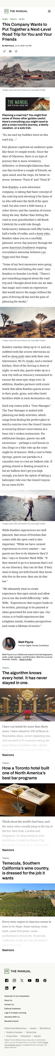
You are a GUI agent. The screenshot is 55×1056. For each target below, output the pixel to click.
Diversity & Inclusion (14, 1032)
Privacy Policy (11, 1036)
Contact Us (9, 1004)
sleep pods (17, 356)
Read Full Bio (25, 659)
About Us (8, 1000)
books (30, 361)
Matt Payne (9, 46)
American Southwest (22, 247)
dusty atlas (43, 233)
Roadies (13, 187)
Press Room (26, 1036)
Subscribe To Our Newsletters (16, 996)
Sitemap (37, 1036)
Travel (6, 667)
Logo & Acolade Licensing (15, 1012)
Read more (8, 755)
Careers (33, 1028)
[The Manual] (16, 11)
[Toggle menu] (49, 11)
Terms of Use (31, 1032)
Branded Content (11, 1021)
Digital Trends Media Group (15, 1028)
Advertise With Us (12, 1016)
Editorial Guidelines (12, 1008)
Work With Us (45, 1028)
